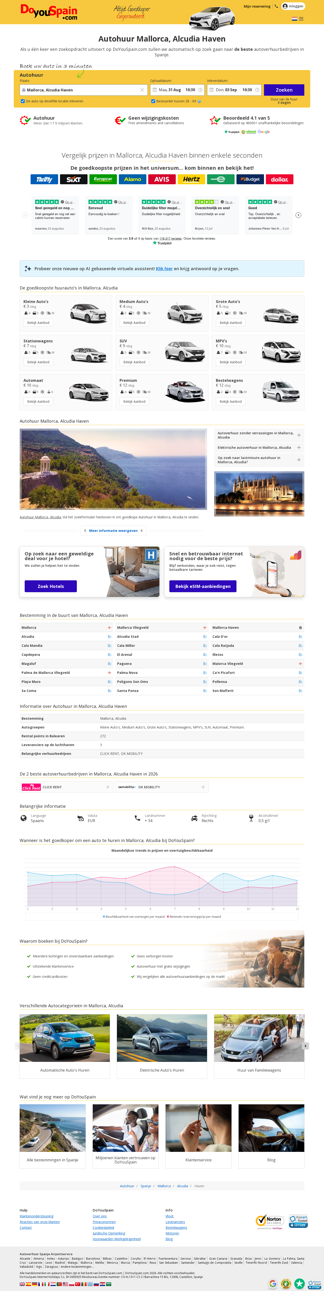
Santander (188, 1263)
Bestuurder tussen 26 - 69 (176, 101)
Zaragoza (51, 1267)
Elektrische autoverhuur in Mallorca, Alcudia (254, 447)
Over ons (100, 1216)
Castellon (121, 1259)
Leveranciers (175, 1222)
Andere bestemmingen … (77, 1267)
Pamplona (140, 1263)
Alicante (25, 1259)
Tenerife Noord (256, 1263)
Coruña (136, 1259)
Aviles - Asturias (58, 1259)
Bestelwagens (176, 1227)
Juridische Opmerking (109, 1233)
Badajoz (77, 1259)
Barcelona (93, 1259)
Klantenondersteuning (36, 1216)
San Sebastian (168, 1263)
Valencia (296, 1263)
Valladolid (26, 1267)
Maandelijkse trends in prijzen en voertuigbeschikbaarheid (162, 850)
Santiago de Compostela (214, 1263)
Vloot (170, 1216)
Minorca (112, 1263)
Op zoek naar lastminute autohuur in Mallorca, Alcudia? (249, 459)
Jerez (258, 1259)
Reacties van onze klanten (40, 1222)
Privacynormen (104, 1222)
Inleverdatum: (217, 80)
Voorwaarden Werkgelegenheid (117, 1239)
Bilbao (107, 1259)
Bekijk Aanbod (38, 322)
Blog (169, 1239)
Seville (238, 1263)
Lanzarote (35, 1263)
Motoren (172, 1233)
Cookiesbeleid (103, 1227)
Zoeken (284, 90)
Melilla (99, 1263)
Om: (186, 80)
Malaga (73, 1263)
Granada (236, 1259)
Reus (153, 1263)
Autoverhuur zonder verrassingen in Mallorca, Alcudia (256, 435)
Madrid (60, 1263)
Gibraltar (200, 1259)
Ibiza (248, 1259)
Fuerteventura (168, 1259)
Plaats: (25, 80)
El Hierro (150, 1259)
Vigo (39, 1267)
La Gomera (272, 1259)
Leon (49, 1263)
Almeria (38, 1259)
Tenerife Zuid (279, 1263)
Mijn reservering (257, 6)
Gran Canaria (218, 1259)
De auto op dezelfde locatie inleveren (54, 101)
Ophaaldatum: (161, 80)
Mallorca (86, 1263)
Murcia (125, 1263)
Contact (26, 1227)
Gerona (186, 1259)
